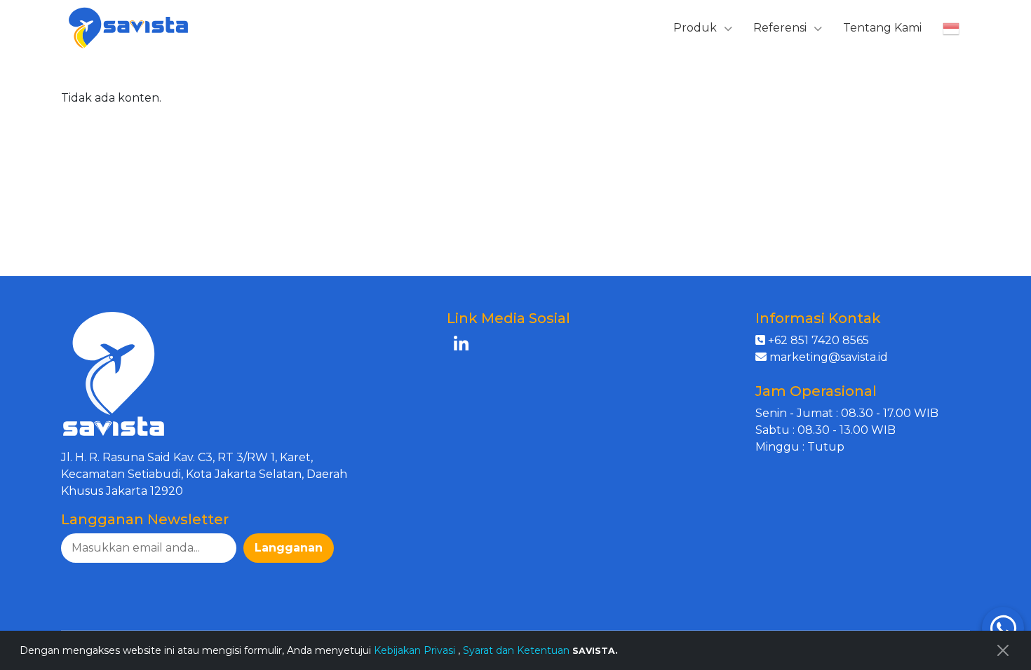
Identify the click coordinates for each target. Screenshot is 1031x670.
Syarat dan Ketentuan (516, 650)
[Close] (1003, 650)
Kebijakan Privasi (416, 650)
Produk (696, 27)
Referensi (781, 27)
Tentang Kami (882, 27)
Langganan (289, 547)
